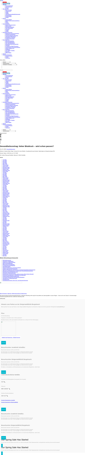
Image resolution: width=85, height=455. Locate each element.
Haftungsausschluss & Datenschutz (19, 293)
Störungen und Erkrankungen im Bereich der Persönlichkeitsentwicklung (18, 270)
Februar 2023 (5, 203)
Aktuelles (4, 4)
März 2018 (5, 240)
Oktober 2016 (5, 252)
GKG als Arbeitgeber (9, 40)
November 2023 (6, 193)
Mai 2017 (5, 248)
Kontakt (6, 17)
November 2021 (6, 214)
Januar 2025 (5, 178)
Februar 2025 (5, 177)
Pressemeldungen (9, 5)
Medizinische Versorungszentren (12, 33)
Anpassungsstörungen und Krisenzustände (12, 267)
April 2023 (5, 201)
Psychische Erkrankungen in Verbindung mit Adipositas (14, 275)
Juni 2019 (5, 228)
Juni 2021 (5, 218)
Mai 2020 (5, 222)
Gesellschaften (8, 16)
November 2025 (6, 168)
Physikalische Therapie (10, 37)
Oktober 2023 (5, 194)
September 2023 (6, 196)
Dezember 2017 (6, 242)
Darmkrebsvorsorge (7, 260)
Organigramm (8, 11)
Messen (7, 7)
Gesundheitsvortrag (11, 149)
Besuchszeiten (6, 3)
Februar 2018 (5, 241)
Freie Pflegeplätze (9, 28)
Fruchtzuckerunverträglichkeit (9, 265)
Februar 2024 (5, 190)
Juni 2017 (5, 247)
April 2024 (5, 188)
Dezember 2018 (6, 233)
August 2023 (5, 197)
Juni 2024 (5, 186)
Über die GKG (6, 8)
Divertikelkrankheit (6, 266)
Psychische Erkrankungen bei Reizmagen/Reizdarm (13, 277)
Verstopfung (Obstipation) (8, 261)
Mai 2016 (5, 255)
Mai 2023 (5, 200)
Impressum (7, 58)
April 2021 (5, 219)
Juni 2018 (5, 238)
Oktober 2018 (5, 234)
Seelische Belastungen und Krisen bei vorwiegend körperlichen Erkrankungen (19, 269)
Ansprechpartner (8, 55)
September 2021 (6, 216)
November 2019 (6, 224)
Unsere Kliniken (8, 19)
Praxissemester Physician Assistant (12, 47)
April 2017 (5, 249)
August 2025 (5, 171)
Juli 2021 (4, 217)
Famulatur (7, 45)
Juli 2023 (4, 198)
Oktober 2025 (5, 169)
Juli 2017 (4, 246)
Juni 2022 (5, 208)
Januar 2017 (5, 251)
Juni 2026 (5, 160)
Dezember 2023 (6, 192)
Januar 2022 (5, 212)
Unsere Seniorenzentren (10, 24)
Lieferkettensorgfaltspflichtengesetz (12, 14)
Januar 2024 (5, 191)
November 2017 (6, 244)
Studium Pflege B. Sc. (9, 48)
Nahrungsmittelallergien (8, 263)
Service (4, 53)
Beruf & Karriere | (4, 293)
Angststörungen (6, 279)
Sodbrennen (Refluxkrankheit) (9, 262)
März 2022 (5, 210)
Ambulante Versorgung (7, 32)
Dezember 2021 (6, 213)
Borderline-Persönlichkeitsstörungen (10, 271)
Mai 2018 (5, 239)
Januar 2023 (5, 204)
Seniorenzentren (6, 23)
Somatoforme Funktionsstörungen (10, 278)
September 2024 (6, 183)
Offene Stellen (8, 52)
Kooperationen (8, 15)
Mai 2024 (5, 187)
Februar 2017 (5, 250)
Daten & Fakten (8, 10)
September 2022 (6, 206)
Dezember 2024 (6, 180)
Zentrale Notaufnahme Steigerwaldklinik (9, 402)
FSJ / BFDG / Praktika (10, 50)
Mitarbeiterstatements (9, 42)
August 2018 (5, 236)
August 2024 (5, 184)
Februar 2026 (5, 165)
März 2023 (5, 202)
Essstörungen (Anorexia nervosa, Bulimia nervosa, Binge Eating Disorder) (18, 274)
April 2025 (5, 175)
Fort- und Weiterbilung (10, 43)
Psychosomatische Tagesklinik (11, 35)
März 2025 (5, 176)
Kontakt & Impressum (9, 38)
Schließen (3, 342)
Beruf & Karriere (6, 39)
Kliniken (4, 18)
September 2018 (6, 235)
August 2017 (5, 245)
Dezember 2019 (6, 223)
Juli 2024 (4, 185)
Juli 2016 (4, 254)
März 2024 (5, 189)
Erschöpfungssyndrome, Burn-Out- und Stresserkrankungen (15, 280)
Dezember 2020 (6, 220)
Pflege (6, 21)
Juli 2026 (4, 159)
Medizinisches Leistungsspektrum (12, 20)
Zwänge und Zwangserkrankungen (10, 268)
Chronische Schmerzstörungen (9, 273)
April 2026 (5, 162)
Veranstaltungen (8, 6)
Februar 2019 (5, 231)
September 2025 (6, 170)
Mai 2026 (5, 161)
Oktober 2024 (5, 182)
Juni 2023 (5, 199)
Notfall (4, 2)
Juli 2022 (4, 207)
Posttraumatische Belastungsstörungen (11, 276)
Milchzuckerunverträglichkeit (9, 264)
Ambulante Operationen (10, 34)
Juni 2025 (5, 173)
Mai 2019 (5, 229)
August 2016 (5, 253)
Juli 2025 (4, 172)
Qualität (7, 13)
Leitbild (6, 12)
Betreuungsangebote (9, 27)
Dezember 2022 (6, 205)
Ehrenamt (7, 29)
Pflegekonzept (8, 26)
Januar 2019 (5, 232)
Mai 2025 (5, 174)
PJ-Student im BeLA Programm (11, 46)
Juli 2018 (4, 237)
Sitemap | (10, 293)
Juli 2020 (4, 221)
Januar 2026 (5, 166)
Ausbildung (7, 49)
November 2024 (6, 181)
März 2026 (5, 164)
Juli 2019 (4, 226)
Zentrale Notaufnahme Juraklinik (8, 400)
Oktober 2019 (5, 225)
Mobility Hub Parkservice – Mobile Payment (11, 337)
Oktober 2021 (5, 215)
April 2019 (5, 230)
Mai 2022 (5, 209)
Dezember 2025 (6, 167)
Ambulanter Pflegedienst (10, 36)
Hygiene (7, 22)
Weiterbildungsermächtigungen (11, 44)
